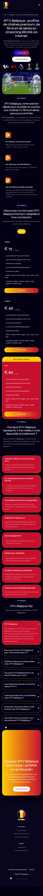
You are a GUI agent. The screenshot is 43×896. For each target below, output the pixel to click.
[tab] (21, 231)
